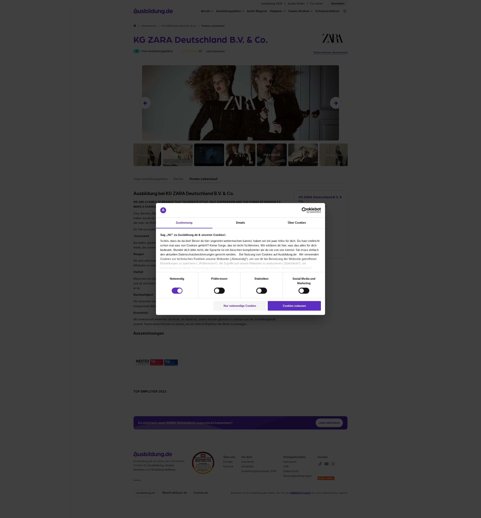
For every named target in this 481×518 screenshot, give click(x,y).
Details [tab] (240, 222)
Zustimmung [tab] (184, 222)
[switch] (219, 291)
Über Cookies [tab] (297, 222)
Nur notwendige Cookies (240, 305)
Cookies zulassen (294, 305)
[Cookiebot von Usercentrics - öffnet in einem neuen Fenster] (304, 210)
